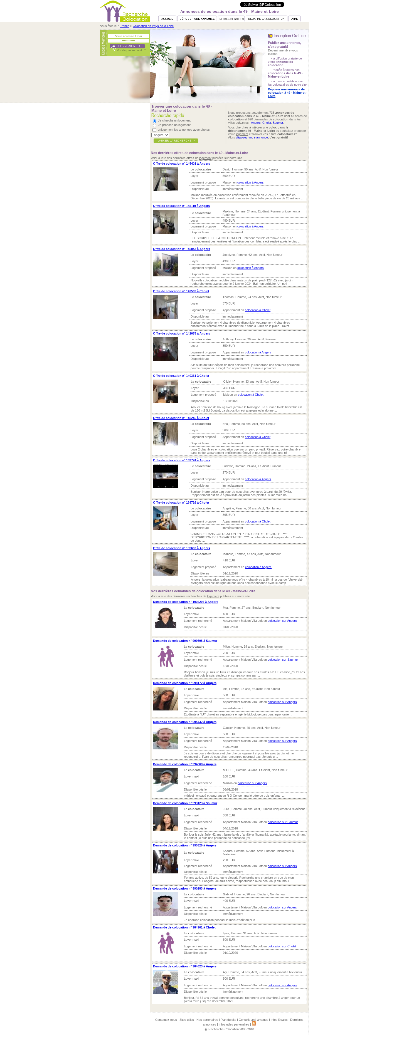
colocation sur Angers (282, 620)
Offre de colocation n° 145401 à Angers (181, 163)
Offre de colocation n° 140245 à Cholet (181, 418)
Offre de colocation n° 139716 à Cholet (181, 502)
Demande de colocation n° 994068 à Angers (184, 764)
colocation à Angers (250, 182)
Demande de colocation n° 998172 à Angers (184, 683)
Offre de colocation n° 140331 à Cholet (181, 375)
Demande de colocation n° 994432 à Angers (184, 722)
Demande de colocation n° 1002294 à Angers (185, 601)
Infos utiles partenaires (234, 1024)
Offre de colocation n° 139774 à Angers (181, 460)
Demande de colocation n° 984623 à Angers (184, 966)
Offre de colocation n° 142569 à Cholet (181, 291)
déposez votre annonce (252, 137)
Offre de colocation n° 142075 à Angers (181, 333)
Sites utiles (186, 1019)
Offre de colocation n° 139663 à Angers (181, 548)
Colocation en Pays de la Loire (153, 26)
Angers (256, 122)
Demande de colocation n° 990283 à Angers (184, 888)
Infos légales (279, 1019)
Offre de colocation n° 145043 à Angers (181, 249)
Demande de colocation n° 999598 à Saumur (185, 640)
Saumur (278, 122)
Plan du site (228, 1019)
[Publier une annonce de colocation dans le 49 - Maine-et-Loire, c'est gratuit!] (287, 39)
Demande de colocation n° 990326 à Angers (184, 845)
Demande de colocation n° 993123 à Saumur (185, 803)
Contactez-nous (166, 1019)
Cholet (266, 122)
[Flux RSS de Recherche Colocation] (254, 1024)
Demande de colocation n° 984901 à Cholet (184, 927)
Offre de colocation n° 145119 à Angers (181, 205)
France (124, 26)
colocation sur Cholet (282, 946)
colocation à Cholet (257, 310)
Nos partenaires (207, 1019)
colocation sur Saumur (283, 659)
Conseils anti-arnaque (253, 1019)
